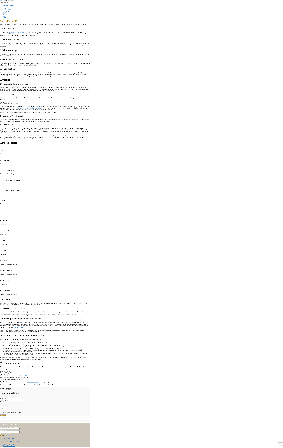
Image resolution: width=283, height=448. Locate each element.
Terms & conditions (9, 446)
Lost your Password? (7, 438)
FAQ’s (4, 13)
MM (4, 16)
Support (5, 417)
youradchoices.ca (20, 327)
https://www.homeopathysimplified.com (21, 32)
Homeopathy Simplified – (7, 5)
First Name (3, 398)
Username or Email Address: (9, 427)
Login (4, 17)
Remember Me (6, 433)
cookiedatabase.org (33, 382)
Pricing (5, 14)
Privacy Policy (7, 443)
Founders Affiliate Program (11, 441)
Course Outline (7, 10)
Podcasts (6, 11)
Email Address (5, 400)
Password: (3, 430)
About (5, 8)
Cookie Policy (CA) (8, 444)
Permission (3, 402)
